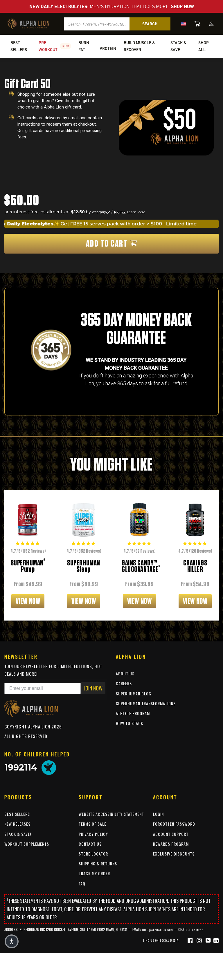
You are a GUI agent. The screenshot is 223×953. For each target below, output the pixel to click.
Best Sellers (17, 814)
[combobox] (97, 23)
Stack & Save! (17, 834)
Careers (124, 683)
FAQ (82, 883)
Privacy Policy (93, 834)
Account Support (170, 834)
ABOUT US (125, 673)
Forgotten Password (174, 824)
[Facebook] (191, 940)
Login (158, 814)
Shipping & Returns (98, 863)
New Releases (17, 824)
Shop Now (182, 6)
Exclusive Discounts (174, 854)
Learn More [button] (136, 212)
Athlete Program (133, 713)
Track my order (94, 873)
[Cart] (197, 24)
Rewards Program (171, 844)
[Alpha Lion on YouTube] (209, 940)
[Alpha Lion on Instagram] (200, 940)
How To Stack (129, 723)
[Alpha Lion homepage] (28, 24)
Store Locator (93, 854)
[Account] (211, 24)
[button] (12, 941)
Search (150, 23)
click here (195, 929)
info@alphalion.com (157, 929)
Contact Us (90, 844)
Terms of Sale (92, 824)
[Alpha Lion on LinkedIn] (216, 940)
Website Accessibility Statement (111, 814)
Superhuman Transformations (146, 703)
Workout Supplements (26, 844)
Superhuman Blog (133, 693)
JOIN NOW (93, 688)
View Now (28, 601)
